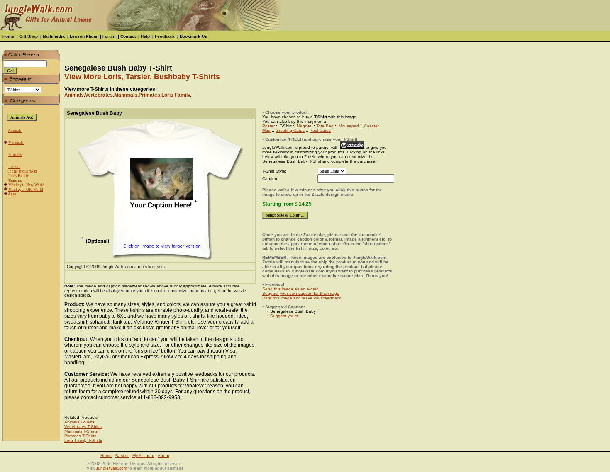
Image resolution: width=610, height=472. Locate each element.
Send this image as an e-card (290, 289)
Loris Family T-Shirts (83, 440)
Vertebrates (99, 95)
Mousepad (349, 126)
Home (8, 36)
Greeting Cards (290, 130)
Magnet (304, 126)
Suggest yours (284, 316)
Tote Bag (325, 126)
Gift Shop (28, 36)
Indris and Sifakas (22, 171)
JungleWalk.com (111, 468)
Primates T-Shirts (80, 435)
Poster (268, 126)
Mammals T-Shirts (81, 431)
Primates (15, 155)
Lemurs (14, 167)
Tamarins (15, 180)
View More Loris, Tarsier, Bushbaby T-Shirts (142, 77)
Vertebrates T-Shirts (83, 426)
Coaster (371, 126)
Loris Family (18, 176)
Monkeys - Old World (25, 189)
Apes (12, 194)
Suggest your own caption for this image (300, 293)
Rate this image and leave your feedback (301, 298)
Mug (266, 130)
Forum (108, 36)
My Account (143, 455)
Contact (128, 36)
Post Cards (320, 130)
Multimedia (54, 36)
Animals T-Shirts (79, 422)
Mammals (16, 143)
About (163, 455)
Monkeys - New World (26, 185)
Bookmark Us (193, 36)
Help (145, 36)
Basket (122, 455)
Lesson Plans (84, 36)
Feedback (165, 36)
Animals (15, 131)
